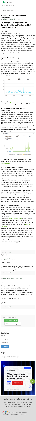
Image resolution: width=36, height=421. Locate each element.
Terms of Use (5, 414)
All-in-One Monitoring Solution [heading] (18, 399)
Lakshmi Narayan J (9, 19)
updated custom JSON (15, 218)
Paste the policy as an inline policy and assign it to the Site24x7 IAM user (17, 219)
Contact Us (23, 414)
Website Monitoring (10, 402)
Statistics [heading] (5, 333)
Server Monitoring (16, 404)
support (5, 259)
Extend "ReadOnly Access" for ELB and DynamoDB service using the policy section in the (17, 224)
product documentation (17, 102)
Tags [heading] (3, 353)
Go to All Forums (7, 10)
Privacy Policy (14, 414)
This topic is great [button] (11, 320)
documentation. (6, 163)
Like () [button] (5, 346)
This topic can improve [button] (13, 324)
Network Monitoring (24, 406)
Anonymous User (8, 278)
